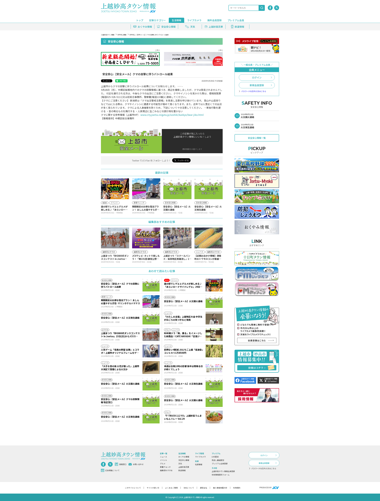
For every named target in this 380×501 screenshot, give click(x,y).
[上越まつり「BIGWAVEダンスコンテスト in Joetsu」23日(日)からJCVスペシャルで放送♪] (151, 334)
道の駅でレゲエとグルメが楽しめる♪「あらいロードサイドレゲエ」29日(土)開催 (183, 285)
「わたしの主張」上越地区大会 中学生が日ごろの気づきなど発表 (183, 318)
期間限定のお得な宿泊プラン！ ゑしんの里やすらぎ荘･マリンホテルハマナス (120, 302)
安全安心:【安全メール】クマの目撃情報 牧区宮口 (120, 401)
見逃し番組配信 (218, 460)
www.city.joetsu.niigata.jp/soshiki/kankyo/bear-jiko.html (172, 115)
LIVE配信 (215, 456)
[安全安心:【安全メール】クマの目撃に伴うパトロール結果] (151, 285)
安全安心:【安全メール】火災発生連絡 (120, 317)
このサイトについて (133, 487)
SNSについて (189, 487)
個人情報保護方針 (220, 487)
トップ (139, 20)
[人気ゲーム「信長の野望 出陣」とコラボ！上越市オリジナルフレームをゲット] (151, 351)
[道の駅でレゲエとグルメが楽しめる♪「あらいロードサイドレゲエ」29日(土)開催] (214, 285)
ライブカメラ (194, 20)
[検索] (262, 8)
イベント (163, 460)
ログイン (257, 77)
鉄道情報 (182, 470)
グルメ (162, 463)
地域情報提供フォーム (220, 474)
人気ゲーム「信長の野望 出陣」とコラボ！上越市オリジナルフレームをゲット (120, 351)
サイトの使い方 (153, 487)
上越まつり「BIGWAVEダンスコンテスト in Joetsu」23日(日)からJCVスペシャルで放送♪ (120, 335)
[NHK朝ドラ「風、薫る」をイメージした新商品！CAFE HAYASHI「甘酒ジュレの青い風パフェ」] (214, 334)
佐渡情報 (198, 464)
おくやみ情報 (183, 456)
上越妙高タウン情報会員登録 (223, 471)
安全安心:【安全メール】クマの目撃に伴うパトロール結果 (120, 285)
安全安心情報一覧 (257, 137)
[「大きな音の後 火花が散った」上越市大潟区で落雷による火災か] (151, 367)
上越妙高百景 (183, 467)
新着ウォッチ (165, 467)
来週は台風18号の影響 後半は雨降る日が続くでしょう (183, 368)
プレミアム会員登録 (220, 463)
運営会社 (203, 487)
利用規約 (236, 487)
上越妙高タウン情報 (107, 35)
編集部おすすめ (166, 470)
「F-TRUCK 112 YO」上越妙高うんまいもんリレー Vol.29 (183, 417)
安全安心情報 (121, 35)
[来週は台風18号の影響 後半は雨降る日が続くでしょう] (214, 367)
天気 (180, 463)
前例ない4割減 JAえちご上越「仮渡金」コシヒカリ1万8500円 (183, 351)
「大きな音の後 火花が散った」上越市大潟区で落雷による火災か (120, 368)
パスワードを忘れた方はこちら (253, 91)
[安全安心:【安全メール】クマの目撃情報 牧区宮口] (151, 400)
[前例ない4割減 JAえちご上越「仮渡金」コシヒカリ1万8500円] (214, 351)
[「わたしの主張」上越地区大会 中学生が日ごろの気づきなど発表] (214, 318)
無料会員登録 (214, 20)
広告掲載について (112, 470)
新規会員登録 (257, 85)
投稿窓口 (122, 464)
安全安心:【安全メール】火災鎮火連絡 (183, 301)
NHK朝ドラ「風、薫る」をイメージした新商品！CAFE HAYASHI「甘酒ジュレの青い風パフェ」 (183, 335)
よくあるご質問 (171, 487)
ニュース (163, 456)
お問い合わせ (138, 464)
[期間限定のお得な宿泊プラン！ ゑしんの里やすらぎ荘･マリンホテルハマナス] (151, 301)
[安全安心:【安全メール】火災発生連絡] (151, 318)
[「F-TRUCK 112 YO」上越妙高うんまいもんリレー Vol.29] (214, 417)
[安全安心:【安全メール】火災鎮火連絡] (214, 301)
